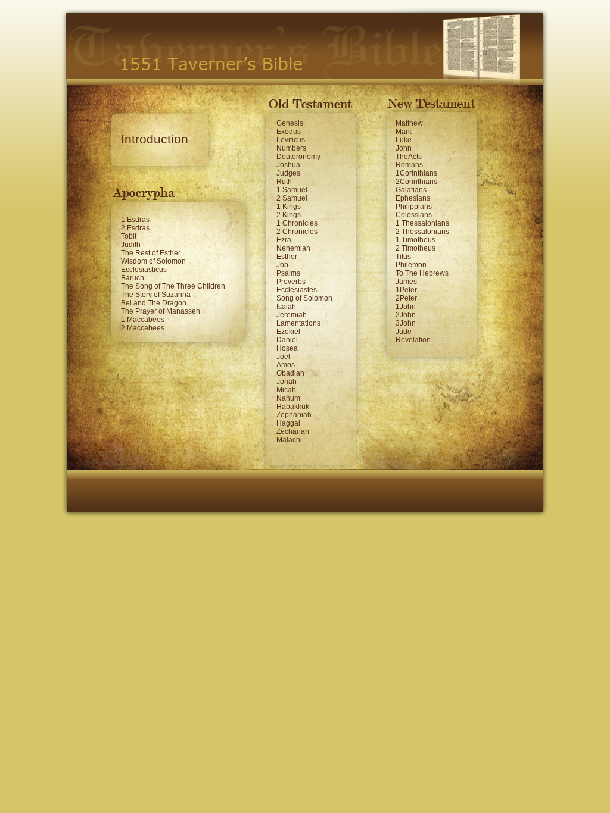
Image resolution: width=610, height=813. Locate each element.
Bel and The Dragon (153, 303)
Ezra (283, 240)
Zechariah (292, 431)
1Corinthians (416, 173)
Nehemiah (293, 248)
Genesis (289, 123)
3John (406, 323)
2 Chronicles (297, 231)
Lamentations (298, 323)
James (406, 281)
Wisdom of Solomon (153, 261)
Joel (283, 356)
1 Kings (288, 206)
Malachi (289, 440)
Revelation (413, 340)
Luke (404, 140)
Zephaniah (294, 415)
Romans (409, 165)
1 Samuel (291, 190)
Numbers (291, 148)
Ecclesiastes (296, 290)
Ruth (284, 181)
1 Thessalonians (422, 223)
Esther (286, 256)
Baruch (132, 278)
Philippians (414, 206)
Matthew (409, 123)
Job (282, 265)
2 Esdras (135, 228)
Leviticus (290, 140)
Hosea (287, 348)
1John (406, 306)
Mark (404, 131)
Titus (403, 256)
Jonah (286, 381)
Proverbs (291, 281)
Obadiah (290, 373)
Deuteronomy (298, 156)
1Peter (406, 290)
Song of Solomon (304, 298)
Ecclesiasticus (144, 269)
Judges (288, 173)
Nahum (288, 398)
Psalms (288, 273)
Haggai (288, 423)
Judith (131, 244)
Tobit (128, 236)
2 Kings (288, 215)
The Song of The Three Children (173, 286)
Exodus (288, 131)
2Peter (406, 298)
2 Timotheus (415, 248)
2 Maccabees (142, 328)
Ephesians (413, 198)
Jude (404, 331)
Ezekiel (288, 331)
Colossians (414, 215)
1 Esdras (135, 219)
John (404, 148)
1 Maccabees (142, 319)
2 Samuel (291, 198)
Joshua (288, 165)
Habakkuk (292, 406)
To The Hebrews (422, 273)
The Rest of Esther (150, 253)
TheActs (409, 156)
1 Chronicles (297, 223)
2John (406, 315)
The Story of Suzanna (156, 294)
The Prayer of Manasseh (160, 311)
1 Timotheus (415, 240)
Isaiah (286, 306)
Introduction (154, 139)
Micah (286, 390)
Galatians (411, 190)
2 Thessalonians (422, 231)
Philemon (411, 265)
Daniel (287, 340)
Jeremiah (291, 315)
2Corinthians (416, 181)
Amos (285, 365)
